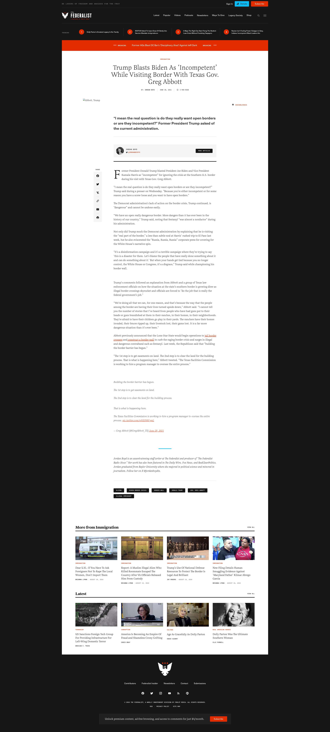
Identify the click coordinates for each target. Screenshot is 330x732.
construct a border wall (140, 339)
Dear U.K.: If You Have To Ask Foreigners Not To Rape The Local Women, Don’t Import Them (94, 571)
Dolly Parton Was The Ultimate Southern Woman (230, 636)
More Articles (204, 151)
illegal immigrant (123, 496)
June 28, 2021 (156, 430)
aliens (119, 490)
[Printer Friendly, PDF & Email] (98, 218)
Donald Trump (177, 490)
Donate (243, 3)
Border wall (159, 490)
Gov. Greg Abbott (197, 490)
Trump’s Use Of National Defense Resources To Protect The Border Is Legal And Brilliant (186, 571)
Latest (80, 593)
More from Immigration (97, 527)
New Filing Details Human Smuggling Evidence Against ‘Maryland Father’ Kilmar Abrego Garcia (231, 573)
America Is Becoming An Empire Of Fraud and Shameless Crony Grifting (141, 636)
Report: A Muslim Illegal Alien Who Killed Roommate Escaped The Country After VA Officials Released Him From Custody (141, 573)
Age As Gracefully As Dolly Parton (186, 634)
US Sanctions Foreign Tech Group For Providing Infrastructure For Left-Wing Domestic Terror (94, 638)
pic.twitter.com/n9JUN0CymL (138, 420)
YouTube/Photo (241, 104)
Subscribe (259, 3)
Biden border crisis (137, 490)
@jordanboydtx (134, 152)
